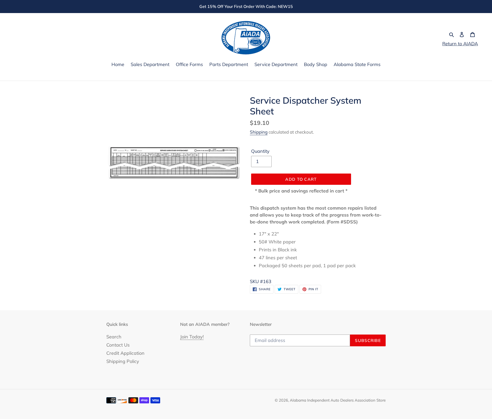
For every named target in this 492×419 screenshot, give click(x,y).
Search (113, 337)
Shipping (259, 132)
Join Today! (192, 337)
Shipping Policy (122, 361)
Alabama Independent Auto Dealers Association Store (338, 400)
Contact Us (118, 345)
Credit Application (125, 353)
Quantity (260, 151)
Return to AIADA (460, 44)
